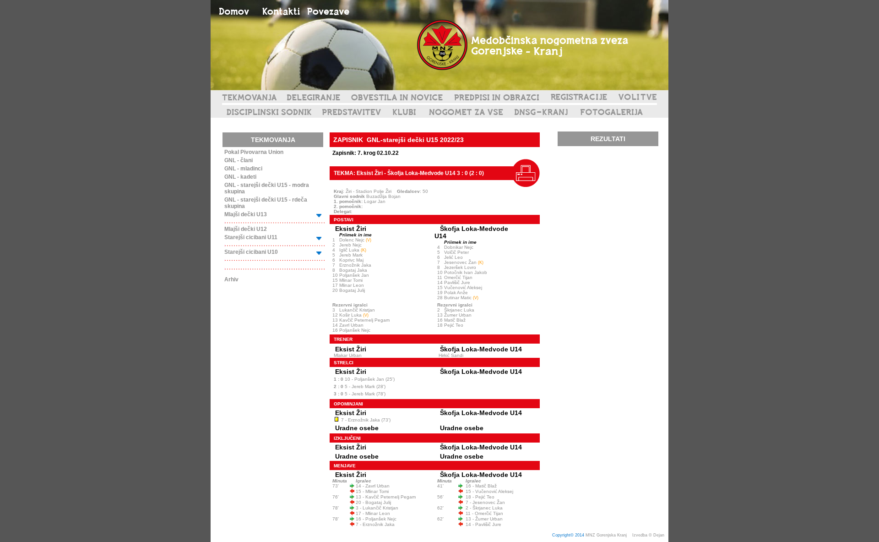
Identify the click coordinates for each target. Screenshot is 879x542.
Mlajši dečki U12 (245, 229)
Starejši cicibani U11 (250, 237)
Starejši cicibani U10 (251, 252)
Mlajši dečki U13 (245, 214)
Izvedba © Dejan (649, 535)
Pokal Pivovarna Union (253, 152)
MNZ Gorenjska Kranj (606, 535)
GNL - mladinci (243, 168)
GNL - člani (238, 160)
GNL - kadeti (240, 177)
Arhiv (231, 279)
